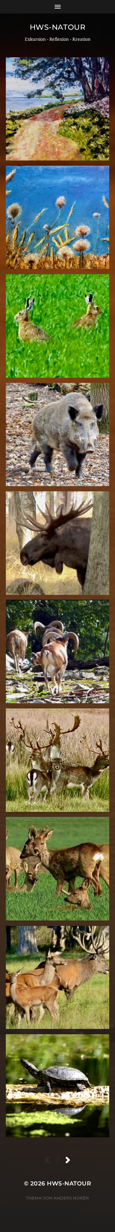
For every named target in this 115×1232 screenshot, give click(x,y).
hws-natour (58, 27)
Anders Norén (71, 1198)
